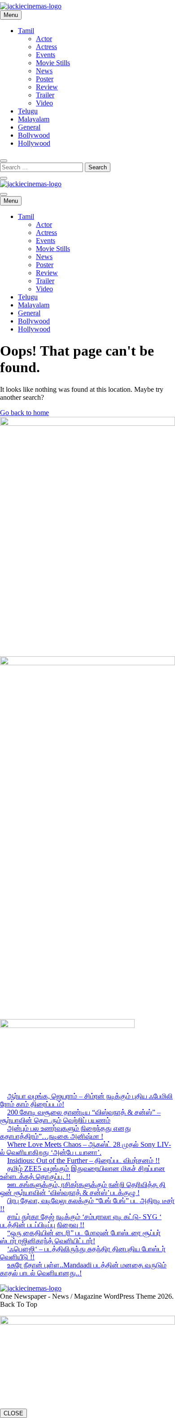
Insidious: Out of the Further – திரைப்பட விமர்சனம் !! (83, 1160)
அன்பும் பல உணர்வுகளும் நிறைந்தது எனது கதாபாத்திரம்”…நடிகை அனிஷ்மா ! (65, 1132)
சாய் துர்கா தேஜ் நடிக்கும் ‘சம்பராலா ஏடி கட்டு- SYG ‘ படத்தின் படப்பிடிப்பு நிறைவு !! (81, 1221)
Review (47, 87)
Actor (44, 38)
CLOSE (13, 1413)
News (44, 71)
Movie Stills (53, 63)
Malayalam (33, 119)
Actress (46, 46)
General (29, 127)
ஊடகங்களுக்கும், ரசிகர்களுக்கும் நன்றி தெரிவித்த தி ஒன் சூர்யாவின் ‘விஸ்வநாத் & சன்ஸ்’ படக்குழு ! (83, 1188)
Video (44, 103)
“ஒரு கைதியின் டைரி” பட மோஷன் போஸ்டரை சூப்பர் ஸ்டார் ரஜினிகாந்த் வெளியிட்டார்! (80, 1237)
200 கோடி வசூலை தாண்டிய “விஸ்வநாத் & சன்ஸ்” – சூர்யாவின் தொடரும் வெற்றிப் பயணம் (80, 1116)
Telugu (28, 111)
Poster (44, 79)
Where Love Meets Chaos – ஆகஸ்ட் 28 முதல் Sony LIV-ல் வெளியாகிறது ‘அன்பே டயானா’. (85, 1148)
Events (45, 55)
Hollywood (34, 143)
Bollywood (34, 135)
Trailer (45, 95)
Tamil (26, 30)
